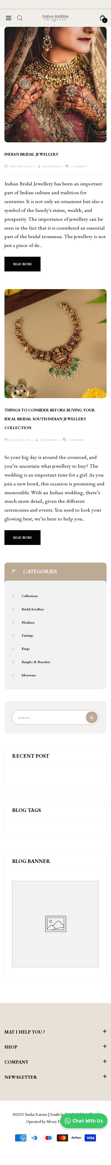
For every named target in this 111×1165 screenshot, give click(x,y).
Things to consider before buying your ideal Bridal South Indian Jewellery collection (49, 418)
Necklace (28, 622)
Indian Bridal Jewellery (31, 154)
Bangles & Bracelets (36, 662)
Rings (26, 648)
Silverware (29, 675)
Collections (30, 596)
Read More (22, 264)
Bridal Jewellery (33, 609)
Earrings (27, 635)
